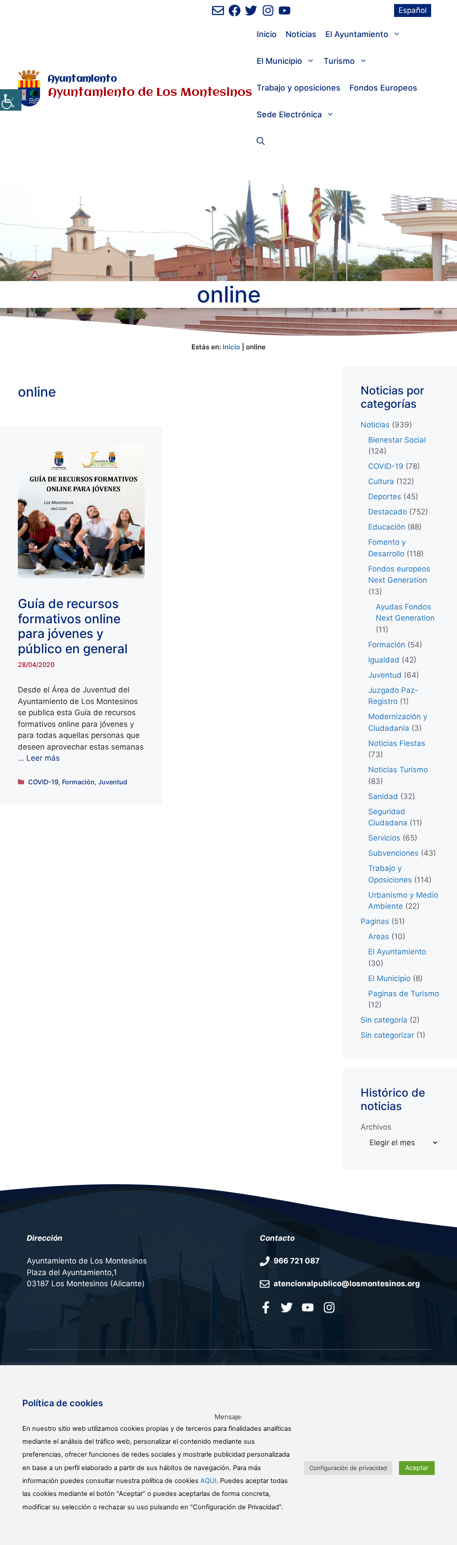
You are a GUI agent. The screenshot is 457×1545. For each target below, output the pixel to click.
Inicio (267, 34)
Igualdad (383, 659)
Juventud (112, 782)
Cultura (381, 481)
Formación (78, 782)
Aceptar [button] (416, 1467)
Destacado (387, 511)
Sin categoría (384, 1019)
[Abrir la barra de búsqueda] (260, 141)
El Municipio (279, 61)
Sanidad (383, 796)
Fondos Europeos (383, 87)
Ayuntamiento (82, 79)
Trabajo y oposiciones (299, 87)
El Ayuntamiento (356, 34)
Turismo (339, 61)
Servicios (384, 837)
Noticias (301, 34)
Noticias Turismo (398, 769)
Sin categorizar (387, 1035)
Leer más (43, 758)
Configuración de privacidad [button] (348, 1467)
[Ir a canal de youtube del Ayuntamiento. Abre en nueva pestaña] (284, 10)
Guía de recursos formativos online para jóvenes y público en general (73, 626)
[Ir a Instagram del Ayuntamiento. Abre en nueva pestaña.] (329, 1307)
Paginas (375, 921)
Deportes (384, 496)
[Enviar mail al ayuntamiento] (218, 10)
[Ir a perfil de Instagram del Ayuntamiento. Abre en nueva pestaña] (268, 10)
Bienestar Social (397, 439)
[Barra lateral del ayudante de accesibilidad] (10, 100)
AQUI (208, 1481)
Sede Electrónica (289, 114)
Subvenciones (393, 853)
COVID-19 (43, 782)
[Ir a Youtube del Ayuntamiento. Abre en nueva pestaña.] (308, 1307)
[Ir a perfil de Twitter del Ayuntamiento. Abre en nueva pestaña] (251, 10)
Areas (378, 936)
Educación (386, 526)
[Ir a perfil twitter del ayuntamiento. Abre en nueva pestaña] (287, 1307)
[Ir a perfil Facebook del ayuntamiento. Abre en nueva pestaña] (266, 1307)
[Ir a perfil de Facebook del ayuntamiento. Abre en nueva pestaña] (234, 10)
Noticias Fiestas (396, 743)
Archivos (376, 1127)
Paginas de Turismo (403, 993)
